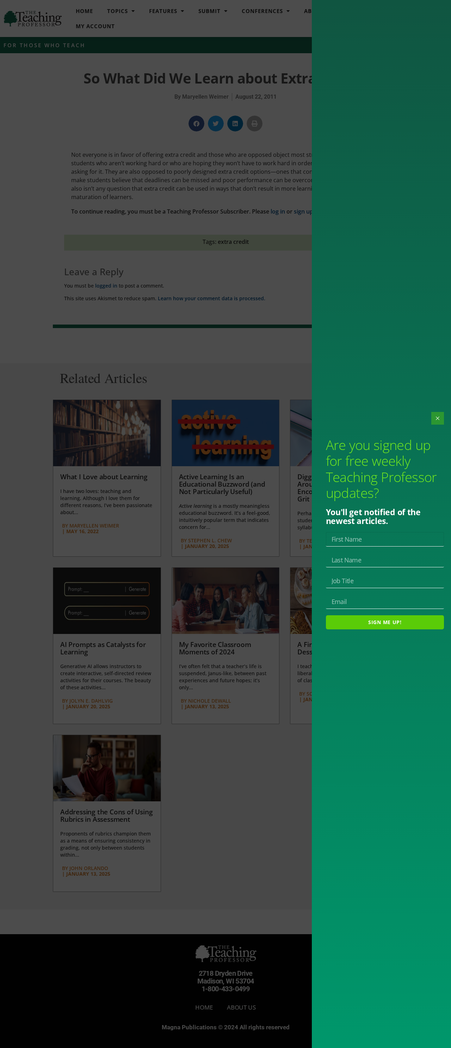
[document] (225, 524)
